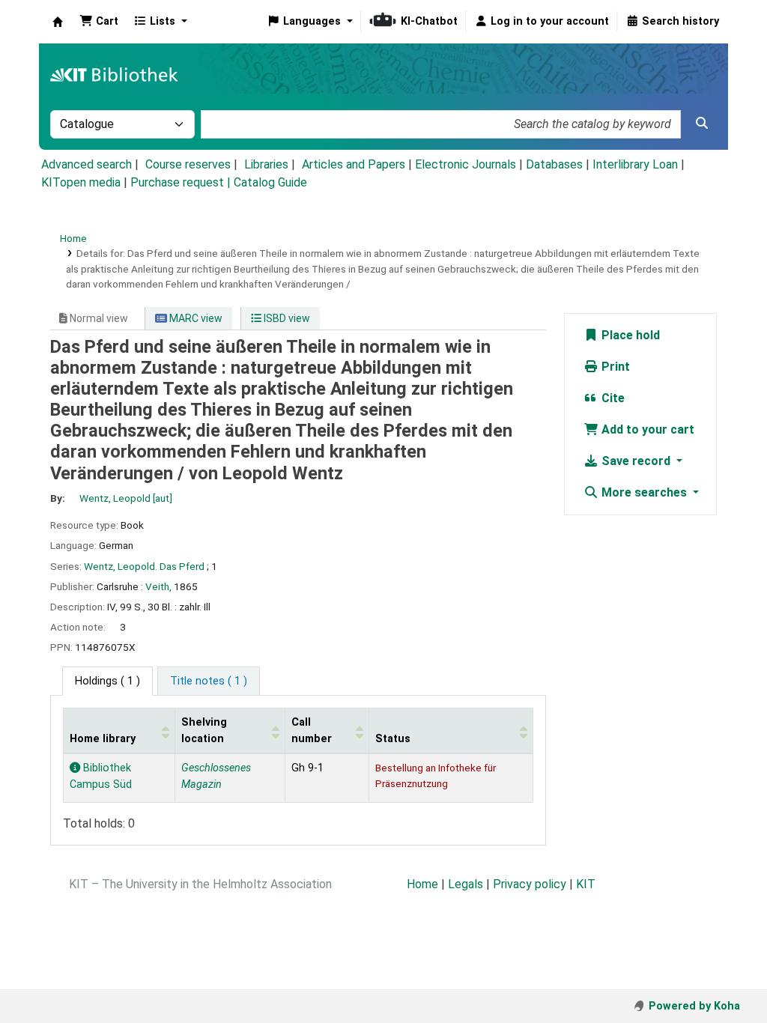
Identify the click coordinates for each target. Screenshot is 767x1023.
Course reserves (188, 164)
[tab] (208, 681)
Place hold (629, 335)
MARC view (194, 318)
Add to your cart (646, 429)
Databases (554, 164)
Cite (611, 398)
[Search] (702, 123)
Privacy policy (529, 884)
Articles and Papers (353, 164)
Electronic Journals (465, 164)
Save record (635, 461)
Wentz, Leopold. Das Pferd (144, 566)
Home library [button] (103, 738)
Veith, (158, 586)
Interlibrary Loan (635, 164)
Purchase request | (182, 182)
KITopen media (81, 182)
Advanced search (86, 164)
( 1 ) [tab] (107, 681)
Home (73, 238)
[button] (98, 21)
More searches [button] (644, 492)
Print (614, 366)
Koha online (57, 21)
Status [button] (392, 738)
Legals (465, 884)
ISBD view (285, 318)
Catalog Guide (270, 182)
